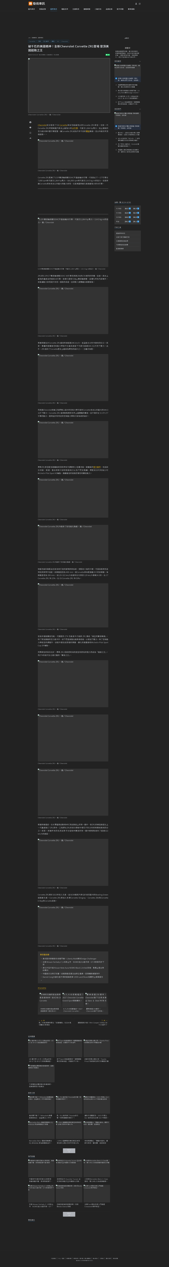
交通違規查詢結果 (122, 241)
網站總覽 (115, 1258)
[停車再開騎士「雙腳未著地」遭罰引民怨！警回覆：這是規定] (97, 1130)
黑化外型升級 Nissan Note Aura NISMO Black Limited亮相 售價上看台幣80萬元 (73, 969)
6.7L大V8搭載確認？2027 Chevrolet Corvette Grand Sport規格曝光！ (72, 1010)
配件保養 (120, 9)
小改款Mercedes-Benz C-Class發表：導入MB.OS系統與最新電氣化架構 (96, 1180)
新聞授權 (68, 1258)
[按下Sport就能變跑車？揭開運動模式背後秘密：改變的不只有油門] (69, 1048)
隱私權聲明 (87, 1258)
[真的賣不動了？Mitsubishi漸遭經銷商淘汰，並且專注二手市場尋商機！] (41, 1105)
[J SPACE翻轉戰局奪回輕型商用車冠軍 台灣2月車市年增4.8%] (69, 1130)
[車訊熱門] (140, 109)
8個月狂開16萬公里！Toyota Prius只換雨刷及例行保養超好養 (96, 1060)
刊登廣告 (53, 1258)
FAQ (59, 1258)
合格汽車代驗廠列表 (123, 237)
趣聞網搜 (87, 9)
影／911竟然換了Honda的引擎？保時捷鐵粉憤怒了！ (67, 1116)
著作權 (81, 1258)
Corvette (32, 41)
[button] (139, 3)
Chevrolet (64, 41)
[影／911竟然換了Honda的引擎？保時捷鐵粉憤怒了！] (69, 1105)
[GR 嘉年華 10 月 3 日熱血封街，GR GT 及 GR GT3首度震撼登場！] (41, 1048)
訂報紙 (102, 1258)
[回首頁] (39, 3)
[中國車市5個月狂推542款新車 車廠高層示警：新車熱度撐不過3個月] (41, 1168)
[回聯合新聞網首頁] (30, 3)
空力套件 (46, 41)
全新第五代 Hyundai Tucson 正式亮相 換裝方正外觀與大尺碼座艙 (69, 1180)
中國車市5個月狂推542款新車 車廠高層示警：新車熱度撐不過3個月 (41, 1180)
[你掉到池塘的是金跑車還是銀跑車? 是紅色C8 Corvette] (50, 1000)
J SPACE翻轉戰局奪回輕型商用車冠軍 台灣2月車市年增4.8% (68, 1142)
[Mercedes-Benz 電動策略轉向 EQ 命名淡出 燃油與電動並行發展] (41, 1130)
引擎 (39, 41)
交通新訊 (76, 9)
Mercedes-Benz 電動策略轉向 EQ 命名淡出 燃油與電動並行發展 (40, 1142)
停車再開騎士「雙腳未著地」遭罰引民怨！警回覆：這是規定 (96, 1142)
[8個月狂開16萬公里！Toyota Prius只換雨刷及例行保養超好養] (97, 1048)
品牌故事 (109, 9)
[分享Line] (30, 127)
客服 (63, 1258)
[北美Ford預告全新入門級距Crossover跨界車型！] (97, 1193)
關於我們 (108, 1258)
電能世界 (64, 9)
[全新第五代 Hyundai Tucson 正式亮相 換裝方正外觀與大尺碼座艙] (69, 1168)
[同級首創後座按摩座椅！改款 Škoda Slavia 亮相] (69, 1193)
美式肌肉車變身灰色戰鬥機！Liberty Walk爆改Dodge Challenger (69, 958)
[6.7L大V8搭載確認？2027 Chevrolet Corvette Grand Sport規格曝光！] (73, 1000)
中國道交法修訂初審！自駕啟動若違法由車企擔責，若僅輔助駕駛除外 (71, 973)
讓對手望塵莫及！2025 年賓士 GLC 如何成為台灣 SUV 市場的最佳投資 (96, 1116)
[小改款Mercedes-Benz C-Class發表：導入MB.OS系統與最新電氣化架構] (97, 1168)
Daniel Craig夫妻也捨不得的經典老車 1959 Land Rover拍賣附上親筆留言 (73, 977)
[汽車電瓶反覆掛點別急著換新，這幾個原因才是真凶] (41, 1073)
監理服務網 (120, 249)
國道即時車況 (120, 233)
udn (29, 37)
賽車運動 (131, 9)
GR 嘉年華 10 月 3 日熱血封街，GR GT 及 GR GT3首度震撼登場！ (41, 1060)
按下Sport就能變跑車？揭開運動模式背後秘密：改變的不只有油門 (69, 1060)
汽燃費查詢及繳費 (122, 245)
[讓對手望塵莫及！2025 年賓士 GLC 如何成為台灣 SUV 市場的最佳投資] (97, 1105)
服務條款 (76, 1258)
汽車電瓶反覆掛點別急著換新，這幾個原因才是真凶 (40, 1085)
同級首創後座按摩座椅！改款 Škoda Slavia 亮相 (68, 1205)
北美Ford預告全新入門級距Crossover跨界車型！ (94, 1205)
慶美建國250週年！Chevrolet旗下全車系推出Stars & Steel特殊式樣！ (95, 1010)
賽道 (53, 41)
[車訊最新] (140, 61)
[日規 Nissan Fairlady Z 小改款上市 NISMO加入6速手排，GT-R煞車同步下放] (41, 1193)
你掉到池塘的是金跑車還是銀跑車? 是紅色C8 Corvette (49, 1010)
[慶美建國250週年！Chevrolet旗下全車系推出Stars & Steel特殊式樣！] (96, 1000)
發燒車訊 (34, 37)
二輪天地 (98, 9)
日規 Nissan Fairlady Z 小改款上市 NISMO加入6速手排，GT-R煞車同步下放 (73, 963)
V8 (58, 41)
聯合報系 (95, 1258)
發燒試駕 (42, 9)
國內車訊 (31, 9)
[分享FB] (30, 122)
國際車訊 (53, 9)
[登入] (136, 4)
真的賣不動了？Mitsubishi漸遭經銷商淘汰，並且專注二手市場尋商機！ (40, 1116)
